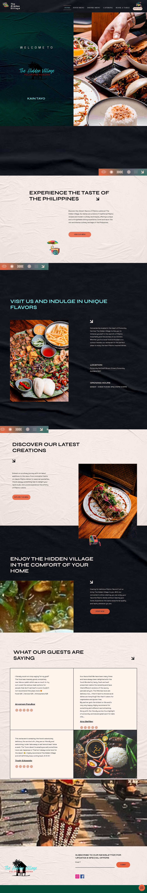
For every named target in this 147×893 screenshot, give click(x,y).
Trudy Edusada (23, 760)
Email (77, 862)
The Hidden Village (15, 6)
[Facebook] (82, 876)
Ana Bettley (86, 721)
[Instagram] (77, 876)
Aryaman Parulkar (25, 704)
